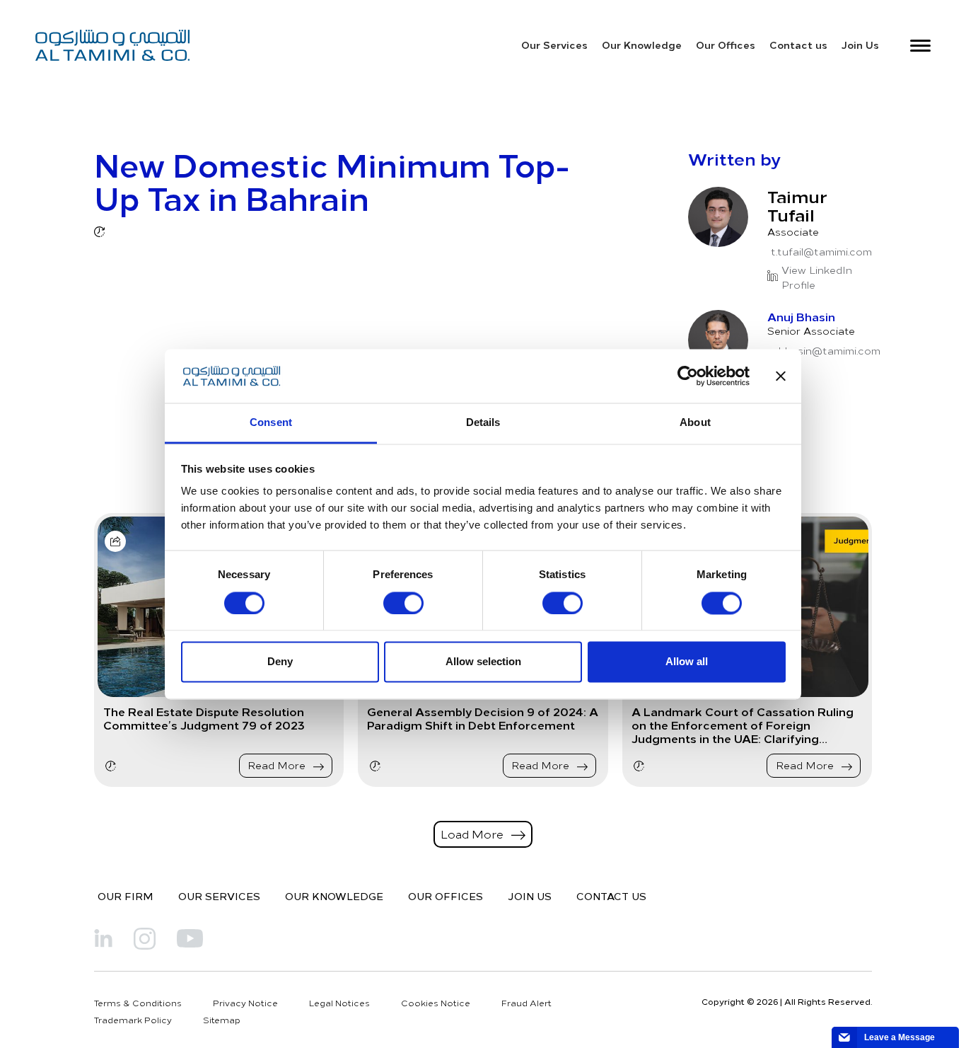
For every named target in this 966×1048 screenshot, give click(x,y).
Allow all (686, 662)
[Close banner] (781, 376)
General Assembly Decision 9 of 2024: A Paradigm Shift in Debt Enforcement (482, 718)
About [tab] (695, 423)
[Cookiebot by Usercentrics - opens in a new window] (688, 375)
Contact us (798, 45)
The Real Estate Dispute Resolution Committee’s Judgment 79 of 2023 (204, 718)
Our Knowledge (642, 45)
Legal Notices (339, 1002)
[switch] (403, 603)
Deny (280, 662)
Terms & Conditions (138, 1002)
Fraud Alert (526, 1002)
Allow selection (483, 662)
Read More (278, 765)
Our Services (554, 45)
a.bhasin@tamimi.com (825, 350)
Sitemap (221, 1019)
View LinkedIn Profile (816, 277)
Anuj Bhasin (801, 316)
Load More (473, 833)
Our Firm (125, 896)
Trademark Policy (133, 1019)
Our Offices (725, 45)
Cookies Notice (435, 1002)
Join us (530, 896)
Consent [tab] (271, 423)
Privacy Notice (245, 1002)
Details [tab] (483, 423)
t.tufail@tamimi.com (821, 251)
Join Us (860, 45)
